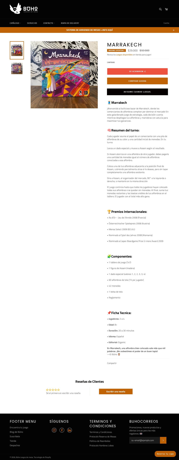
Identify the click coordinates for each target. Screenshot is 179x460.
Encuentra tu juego (19, 427)
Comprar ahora (137, 81)
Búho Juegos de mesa (24, 457)
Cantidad (111, 62)
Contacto (48, 23)
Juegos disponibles (124, 54)
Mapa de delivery (70, 23)
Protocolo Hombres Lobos (102, 445)
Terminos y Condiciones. (101, 432)
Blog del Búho (16, 432)
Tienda (13, 441)
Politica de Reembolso (100, 441)
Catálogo (15, 23)
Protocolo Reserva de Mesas (103, 436)
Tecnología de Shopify (42, 457)
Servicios (32, 23)
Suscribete (15, 436)
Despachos (15, 445)
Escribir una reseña (115, 391)
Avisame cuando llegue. (137, 91)
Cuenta (166, 23)
